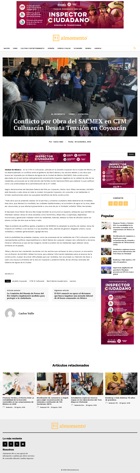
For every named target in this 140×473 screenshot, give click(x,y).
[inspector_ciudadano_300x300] (117, 187)
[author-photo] (4, 407)
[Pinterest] (120, 203)
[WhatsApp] (125, 203)
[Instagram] (11, 444)
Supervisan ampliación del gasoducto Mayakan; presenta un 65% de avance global (123, 271)
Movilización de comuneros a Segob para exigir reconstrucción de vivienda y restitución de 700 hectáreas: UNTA (124, 240)
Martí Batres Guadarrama (57, 281)
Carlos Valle (58, 142)
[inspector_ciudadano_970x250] (70, 14)
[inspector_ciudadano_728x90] (50, 162)
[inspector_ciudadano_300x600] (117, 344)
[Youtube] (22, 444)
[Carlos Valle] (10, 313)
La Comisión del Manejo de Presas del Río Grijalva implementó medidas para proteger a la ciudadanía (26, 295)
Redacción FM (44, 407)
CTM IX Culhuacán (36, 281)
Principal (83, 114)
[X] (115, 203)
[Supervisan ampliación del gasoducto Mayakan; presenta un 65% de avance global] (106, 270)
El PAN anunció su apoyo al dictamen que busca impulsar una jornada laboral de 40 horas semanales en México (73, 295)
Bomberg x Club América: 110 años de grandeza (124, 261)
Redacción (9, 407)
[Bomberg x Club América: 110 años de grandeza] (106, 260)
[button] (122, 48)
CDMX (72, 114)
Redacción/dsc (79, 405)
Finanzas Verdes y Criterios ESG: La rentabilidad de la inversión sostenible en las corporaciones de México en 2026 (123, 227)
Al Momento (58, 114)
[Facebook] (110, 203)
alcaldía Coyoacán (19, 281)
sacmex (73, 281)
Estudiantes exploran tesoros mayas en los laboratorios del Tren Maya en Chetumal (124, 251)
